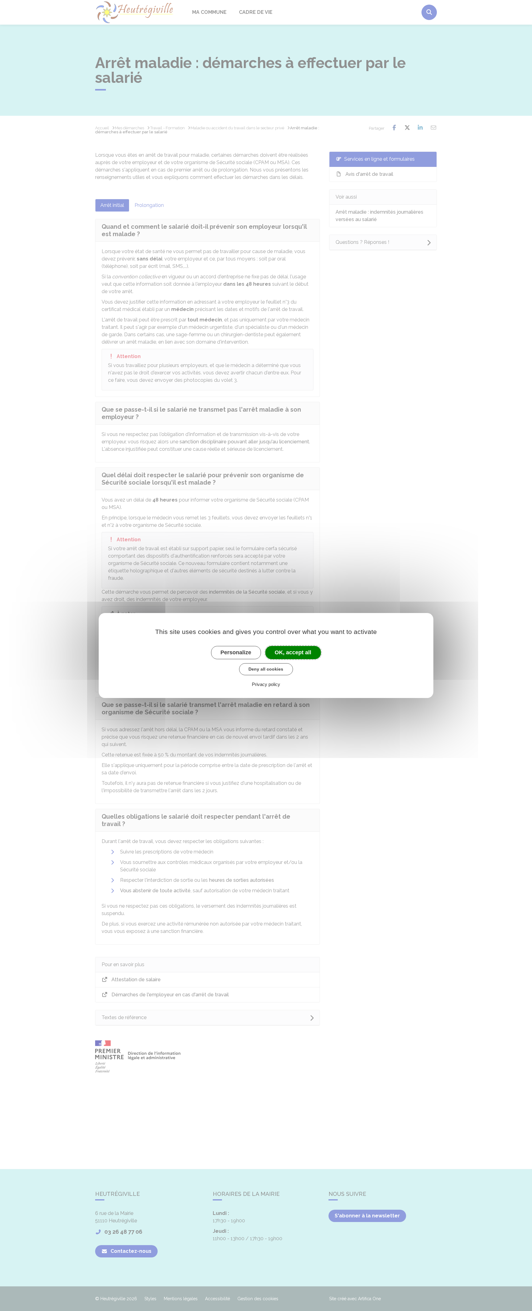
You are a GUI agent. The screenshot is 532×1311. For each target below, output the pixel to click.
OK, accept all (293, 652)
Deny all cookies (265, 669)
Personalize (235, 652)
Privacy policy (266, 684)
